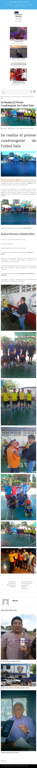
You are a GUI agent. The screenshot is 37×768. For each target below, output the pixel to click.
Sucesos (16, 6)
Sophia (14, 43)
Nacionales (30, 5)
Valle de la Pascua (20, 5)
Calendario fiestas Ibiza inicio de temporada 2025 (18, 40)
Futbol (30, 183)
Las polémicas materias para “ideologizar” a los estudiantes (11, 584)
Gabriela (4, 128)
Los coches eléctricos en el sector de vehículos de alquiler (19, 63)
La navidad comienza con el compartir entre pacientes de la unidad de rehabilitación (27, 585)
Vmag (26, 766)
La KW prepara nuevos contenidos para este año (18, 82)
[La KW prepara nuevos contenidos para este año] (18, 74)
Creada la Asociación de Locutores (10, 752)
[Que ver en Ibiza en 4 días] (18, 51)
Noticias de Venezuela (18, 15)
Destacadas (9, 5)
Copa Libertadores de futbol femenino (11, 661)
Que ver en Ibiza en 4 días (18, 58)
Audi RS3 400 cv (28, 228)
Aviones (3, 194)
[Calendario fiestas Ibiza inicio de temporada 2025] (18, 33)
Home (2, 96)
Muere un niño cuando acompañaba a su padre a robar (15, 687)
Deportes (23, 6)
